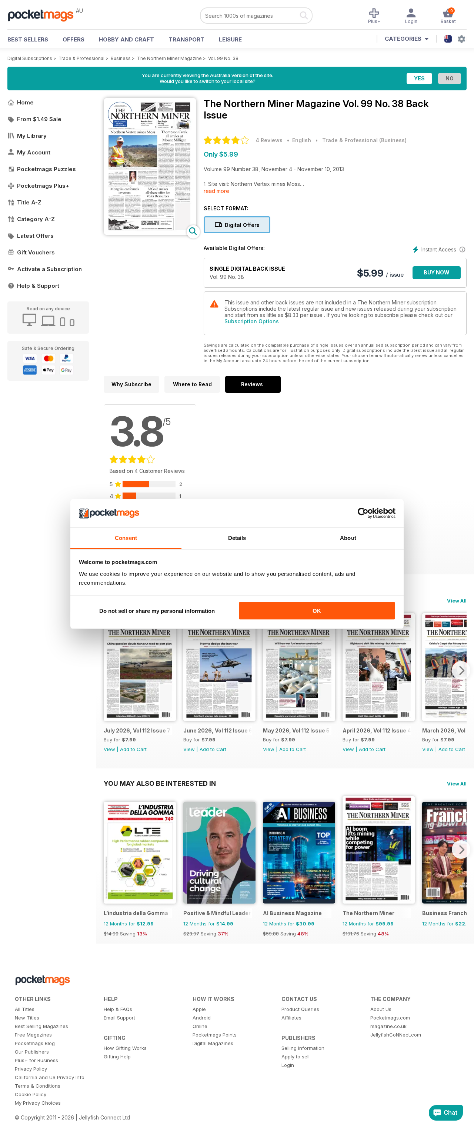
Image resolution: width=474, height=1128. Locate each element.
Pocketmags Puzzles (46, 169)
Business (121, 58)
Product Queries (300, 1009)
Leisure (230, 39)
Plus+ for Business (36, 1060)
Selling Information (302, 1048)
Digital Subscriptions (29, 58)
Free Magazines (33, 1035)
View (109, 749)
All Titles (24, 1009)
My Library (32, 135)
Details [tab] (237, 537)
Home (25, 102)
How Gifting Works (125, 1048)
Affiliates (291, 1018)
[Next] (461, 670)
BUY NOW (437, 272)
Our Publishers (32, 1052)
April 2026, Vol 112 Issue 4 (377, 730)
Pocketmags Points (215, 1035)
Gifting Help (117, 1056)
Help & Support (38, 285)
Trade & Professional (81, 58)
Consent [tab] (126, 537)
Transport (186, 39)
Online (200, 1026)
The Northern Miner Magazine (169, 58)
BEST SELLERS (27, 39)
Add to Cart (133, 749)
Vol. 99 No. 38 (223, 58)
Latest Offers (35, 235)
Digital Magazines (213, 1043)
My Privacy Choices (38, 1103)
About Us (380, 1009)
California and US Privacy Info (49, 1077)
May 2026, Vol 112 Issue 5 (296, 730)
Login (287, 1065)
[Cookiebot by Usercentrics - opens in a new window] (363, 513)
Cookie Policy (30, 1094)
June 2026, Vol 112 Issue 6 (217, 730)
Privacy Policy (31, 1069)
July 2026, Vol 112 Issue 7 (137, 730)
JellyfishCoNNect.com (395, 1035)
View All (457, 601)
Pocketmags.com (390, 1018)
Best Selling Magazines (41, 1026)
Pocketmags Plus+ (43, 185)
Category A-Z (36, 219)
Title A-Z (29, 202)
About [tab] (348, 537)
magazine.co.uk (388, 1026)
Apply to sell (295, 1056)
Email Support (119, 1018)
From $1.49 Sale (39, 119)
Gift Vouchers (36, 252)
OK (317, 611)
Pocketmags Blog (35, 1043)
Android (202, 1018)
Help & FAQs (118, 1009)
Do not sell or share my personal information (157, 611)
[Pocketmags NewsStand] (44, 14)
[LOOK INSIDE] (150, 233)
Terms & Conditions (37, 1086)
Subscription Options (251, 321)
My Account (33, 152)
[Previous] (109, 670)
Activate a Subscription (49, 269)
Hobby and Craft (126, 39)
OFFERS (73, 39)
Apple (199, 1009)
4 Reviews (269, 140)
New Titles (27, 1018)
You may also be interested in (160, 783)
